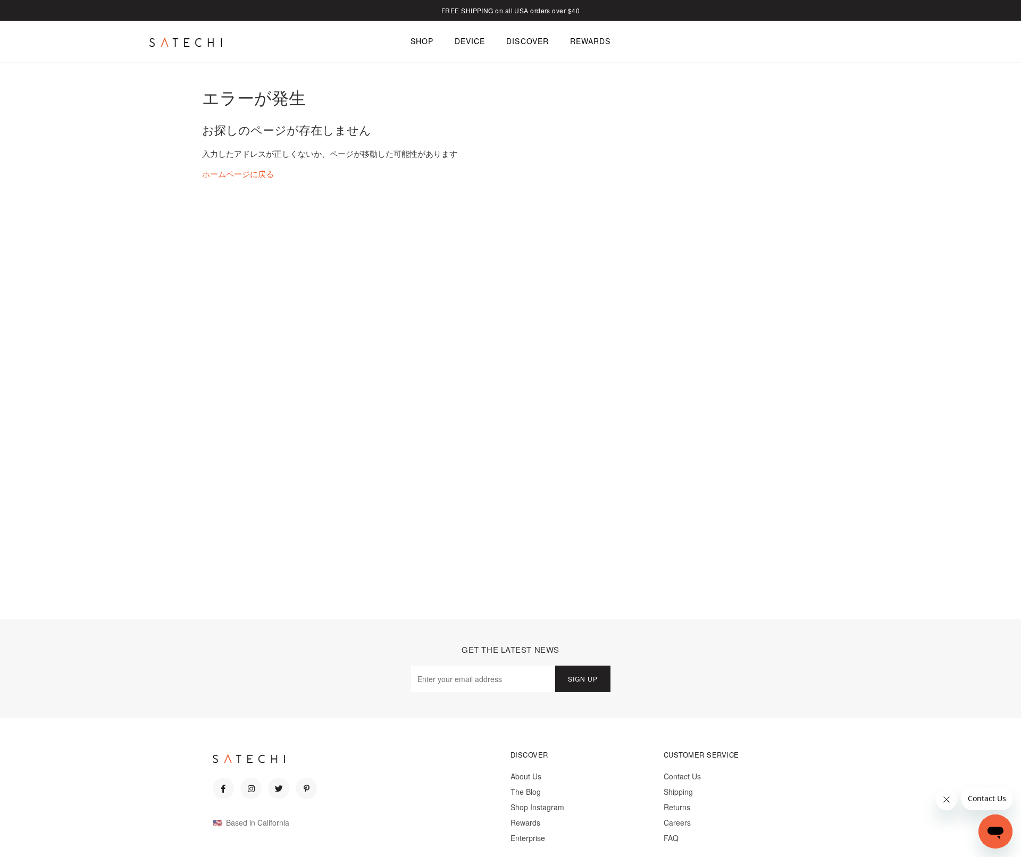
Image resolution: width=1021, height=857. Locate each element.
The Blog (525, 791)
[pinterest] (306, 788)
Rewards (525, 822)
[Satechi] (185, 42)
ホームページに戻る (238, 173)
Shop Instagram (537, 807)
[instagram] (251, 788)
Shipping (678, 791)
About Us (525, 776)
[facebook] (223, 788)
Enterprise (527, 838)
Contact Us (682, 776)
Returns (677, 807)
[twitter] (278, 788)
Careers (677, 822)
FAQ (671, 838)
